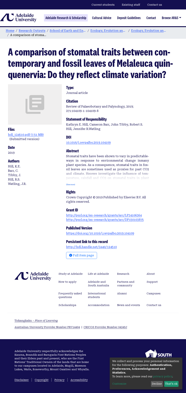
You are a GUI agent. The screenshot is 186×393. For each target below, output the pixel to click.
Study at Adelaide (70, 273)
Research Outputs (32, 30)
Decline (157, 383)
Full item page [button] (83, 255)
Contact (151, 18)
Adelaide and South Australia (98, 283)
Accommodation (99, 305)
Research (123, 273)
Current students (103, 4)
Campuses (154, 293)
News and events (128, 305)
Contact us (154, 4)
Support (152, 281)
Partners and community (125, 283)
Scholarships (67, 305)
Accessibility (79, 379)
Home (10, 30)
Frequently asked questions (70, 295)
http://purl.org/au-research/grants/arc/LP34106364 (104, 215)
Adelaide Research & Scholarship (65, 18)
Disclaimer (22, 379)
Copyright (41, 379)
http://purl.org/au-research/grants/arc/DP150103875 (105, 219)
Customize (119, 383)
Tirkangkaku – (36, 320)
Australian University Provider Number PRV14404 (47, 327)
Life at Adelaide (98, 273)
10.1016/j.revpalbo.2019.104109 (88, 142)
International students (97, 295)
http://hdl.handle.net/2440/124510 (91, 247)
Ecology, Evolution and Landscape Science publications (149, 30)
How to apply (67, 281)
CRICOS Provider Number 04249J (105, 327)
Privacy (59, 379)
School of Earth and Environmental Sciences (68, 30)
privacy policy (162, 376)
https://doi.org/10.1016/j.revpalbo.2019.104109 (100, 233)
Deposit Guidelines (129, 18)
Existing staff (131, 4)
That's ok (171, 383)
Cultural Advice (101, 18)
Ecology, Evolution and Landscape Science (108, 30)
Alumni (122, 293)
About (151, 273)
